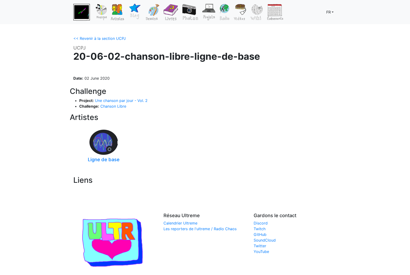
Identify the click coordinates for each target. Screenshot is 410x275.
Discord (261, 223)
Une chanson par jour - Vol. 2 (121, 100)
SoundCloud (265, 240)
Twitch (260, 228)
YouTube (261, 251)
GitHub (260, 234)
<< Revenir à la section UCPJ (99, 38)
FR (328, 12)
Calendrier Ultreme (180, 223)
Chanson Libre (113, 106)
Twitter (260, 245)
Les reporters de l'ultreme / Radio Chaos (200, 228)
